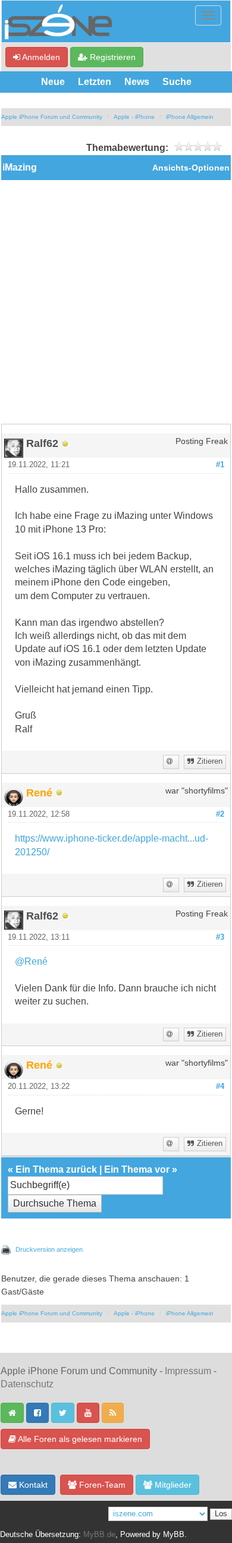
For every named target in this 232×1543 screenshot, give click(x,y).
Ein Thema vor (137, 1169)
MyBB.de (99, 1535)
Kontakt (32, 1485)
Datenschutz (27, 1384)
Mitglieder (172, 1485)
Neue (53, 82)
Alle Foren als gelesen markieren (79, 1439)
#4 (220, 1086)
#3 (220, 937)
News (136, 82)
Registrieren (111, 57)
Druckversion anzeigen (49, 1249)
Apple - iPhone (134, 117)
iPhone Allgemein (190, 117)
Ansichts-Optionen (191, 167)
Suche (177, 82)
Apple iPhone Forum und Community (51, 117)
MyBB (173, 1535)
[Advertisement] (116, 302)
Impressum (188, 1371)
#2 (220, 814)
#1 (220, 465)
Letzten (94, 82)
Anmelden (40, 57)
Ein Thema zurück (56, 1169)
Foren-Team (101, 1485)
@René (31, 961)
